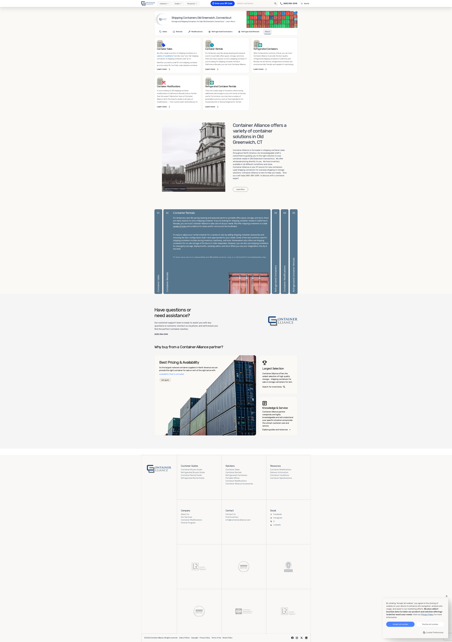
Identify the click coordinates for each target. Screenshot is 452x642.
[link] (177, 55)
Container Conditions (279, 475)
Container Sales (233, 469)
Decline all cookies (430, 624)
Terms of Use (216, 638)
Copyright (194, 638)
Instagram (277, 518)
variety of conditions (165, 56)
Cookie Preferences (434, 632)
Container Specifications (281, 478)
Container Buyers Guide (191, 469)
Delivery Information (279, 472)
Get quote (165, 380)
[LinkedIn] (306, 637)
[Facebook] (292, 638)
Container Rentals (234, 472)
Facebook (277, 514)
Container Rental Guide (191, 475)
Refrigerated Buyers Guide (193, 472)
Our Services (186, 517)
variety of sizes (179, 226)
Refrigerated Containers (236, 475)
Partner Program (188, 523)
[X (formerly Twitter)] (301, 637)
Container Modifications (236, 481)
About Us (185, 514)
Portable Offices (232, 478)
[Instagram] (296, 637)
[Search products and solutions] (275, 3)
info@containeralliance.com (238, 520)
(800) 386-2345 (161, 334)
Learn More (230, 22)
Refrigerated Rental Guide (192, 478)
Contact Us (231, 514)
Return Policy (227, 638)
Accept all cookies (400, 624)
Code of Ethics (184, 638)
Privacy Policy (205, 638)
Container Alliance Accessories (239, 484)
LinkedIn (277, 525)
